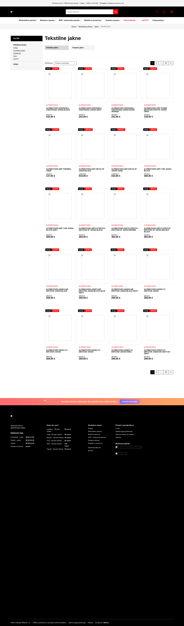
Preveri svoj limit (129, 401)
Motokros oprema (47, 20)
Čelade (90, 428)
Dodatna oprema (112, 20)
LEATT (16, 59)
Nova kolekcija (129, 20)
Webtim (106, 622)
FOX (15, 56)
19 (166, 63)
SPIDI (15, 48)
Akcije (90, 450)
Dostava (118, 437)
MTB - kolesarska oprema (69, 20)
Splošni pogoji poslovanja (124, 431)
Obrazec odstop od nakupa (125, 434)
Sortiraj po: (49, 63)
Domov (74, 26)
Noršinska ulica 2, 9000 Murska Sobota (65, 3)
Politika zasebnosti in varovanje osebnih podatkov (49, 622)
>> (171, 63)
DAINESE (17, 53)
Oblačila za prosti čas (92, 20)
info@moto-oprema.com (116, 3)
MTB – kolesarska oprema (97, 437)
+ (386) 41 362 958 (91, 3)
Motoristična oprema (27, 20)
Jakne (96, 26)
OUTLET (145, 20)
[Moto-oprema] (27, 12)
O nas (118, 428)
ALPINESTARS (19, 51)
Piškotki (90, 622)
